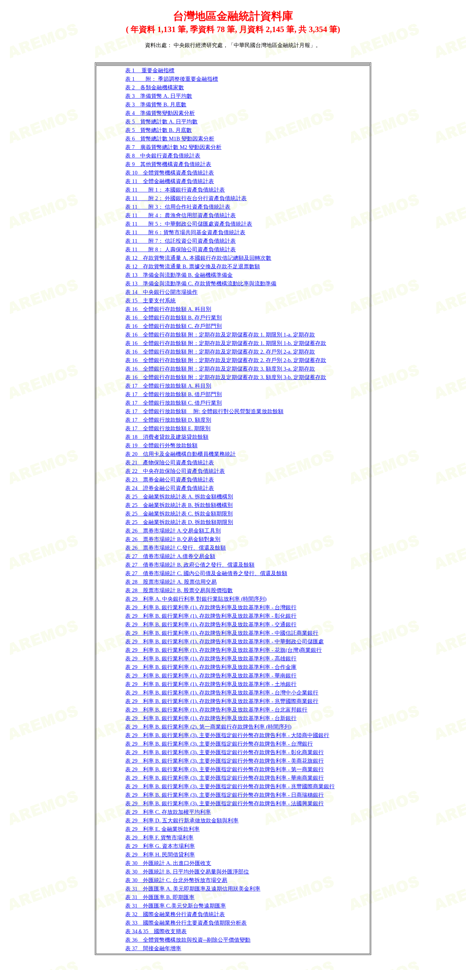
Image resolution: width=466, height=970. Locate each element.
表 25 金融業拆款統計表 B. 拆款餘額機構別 (179, 505)
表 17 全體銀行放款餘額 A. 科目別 (168, 386)
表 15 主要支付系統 (150, 300)
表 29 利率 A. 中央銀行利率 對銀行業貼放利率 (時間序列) (195, 599)
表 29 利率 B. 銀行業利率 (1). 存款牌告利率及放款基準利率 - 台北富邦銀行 (216, 710)
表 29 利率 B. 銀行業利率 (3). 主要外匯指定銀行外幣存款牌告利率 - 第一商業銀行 (224, 769)
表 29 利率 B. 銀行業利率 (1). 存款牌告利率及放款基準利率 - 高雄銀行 (210, 658)
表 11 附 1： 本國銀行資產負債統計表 (175, 190)
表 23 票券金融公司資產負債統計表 (169, 479)
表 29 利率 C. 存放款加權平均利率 (168, 812)
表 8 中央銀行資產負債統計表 (162, 156)
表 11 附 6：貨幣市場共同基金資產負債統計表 (185, 232)
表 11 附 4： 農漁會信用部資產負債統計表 (180, 215)
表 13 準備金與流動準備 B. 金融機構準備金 (179, 275)
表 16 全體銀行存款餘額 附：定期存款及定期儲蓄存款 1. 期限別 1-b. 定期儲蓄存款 (225, 343)
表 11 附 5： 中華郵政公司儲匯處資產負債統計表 (188, 224)
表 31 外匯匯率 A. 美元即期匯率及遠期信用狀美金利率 (192, 889)
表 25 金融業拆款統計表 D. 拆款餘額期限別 (179, 522)
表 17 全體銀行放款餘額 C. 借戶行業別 (173, 403)
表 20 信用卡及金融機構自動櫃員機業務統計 (180, 454)
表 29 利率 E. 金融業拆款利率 (162, 829)
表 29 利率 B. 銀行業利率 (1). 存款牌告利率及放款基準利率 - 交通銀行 (210, 624)
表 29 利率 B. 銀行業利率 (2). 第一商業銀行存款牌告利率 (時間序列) (208, 727)
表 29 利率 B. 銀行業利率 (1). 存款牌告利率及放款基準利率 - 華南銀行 (210, 675)
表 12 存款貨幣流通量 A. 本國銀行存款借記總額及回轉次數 (198, 258)
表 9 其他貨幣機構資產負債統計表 (168, 164)
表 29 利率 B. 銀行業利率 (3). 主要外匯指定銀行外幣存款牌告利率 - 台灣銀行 (219, 744)
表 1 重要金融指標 (149, 70)
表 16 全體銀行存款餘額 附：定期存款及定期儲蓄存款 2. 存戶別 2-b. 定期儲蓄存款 (225, 360)
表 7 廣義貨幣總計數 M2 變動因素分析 (173, 147)
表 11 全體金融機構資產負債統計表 (169, 181)
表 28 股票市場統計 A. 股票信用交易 (171, 582)
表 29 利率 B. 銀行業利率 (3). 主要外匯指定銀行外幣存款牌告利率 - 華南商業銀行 (224, 778)
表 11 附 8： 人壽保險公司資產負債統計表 (180, 249)
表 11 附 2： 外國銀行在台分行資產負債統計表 (186, 198)
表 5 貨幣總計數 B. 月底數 (158, 130)
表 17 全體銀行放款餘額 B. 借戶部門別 (173, 394)
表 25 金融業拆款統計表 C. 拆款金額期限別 (179, 514)
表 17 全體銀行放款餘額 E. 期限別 (167, 428)
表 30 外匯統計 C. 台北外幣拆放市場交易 (176, 880)
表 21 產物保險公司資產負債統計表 (169, 462)
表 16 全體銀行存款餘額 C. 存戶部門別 (173, 326)
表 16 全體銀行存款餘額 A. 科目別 (168, 309)
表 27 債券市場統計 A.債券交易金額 (170, 556)
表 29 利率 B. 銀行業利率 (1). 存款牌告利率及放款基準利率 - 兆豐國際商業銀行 (221, 701)
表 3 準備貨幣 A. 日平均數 (158, 96)
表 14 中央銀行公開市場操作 (161, 292)
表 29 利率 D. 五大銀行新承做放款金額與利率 (181, 820)
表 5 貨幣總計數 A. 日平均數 (161, 121)
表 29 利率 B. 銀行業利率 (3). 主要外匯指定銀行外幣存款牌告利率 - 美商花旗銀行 (224, 761)
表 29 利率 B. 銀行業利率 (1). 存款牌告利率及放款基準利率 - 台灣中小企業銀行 (221, 693)
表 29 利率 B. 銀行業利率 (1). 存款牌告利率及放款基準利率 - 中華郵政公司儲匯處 (224, 641)
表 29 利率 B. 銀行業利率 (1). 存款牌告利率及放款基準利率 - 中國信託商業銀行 (221, 633)
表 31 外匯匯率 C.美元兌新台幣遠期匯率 (175, 906)
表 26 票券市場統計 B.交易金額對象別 (172, 539)
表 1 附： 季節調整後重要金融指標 (171, 79)
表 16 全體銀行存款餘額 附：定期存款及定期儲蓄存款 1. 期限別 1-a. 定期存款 (220, 335)
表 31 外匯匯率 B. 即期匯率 (159, 897)
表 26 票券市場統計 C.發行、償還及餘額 (175, 548)
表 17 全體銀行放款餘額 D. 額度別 (168, 420)
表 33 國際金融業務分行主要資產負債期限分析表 (186, 923)
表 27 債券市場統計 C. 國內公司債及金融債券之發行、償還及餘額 (206, 573)
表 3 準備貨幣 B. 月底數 (155, 104)
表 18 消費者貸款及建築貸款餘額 (166, 437)
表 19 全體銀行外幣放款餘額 (161, 445)
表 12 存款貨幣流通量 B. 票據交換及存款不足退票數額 (192, 266)
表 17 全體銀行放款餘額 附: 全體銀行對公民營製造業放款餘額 (204, 411)
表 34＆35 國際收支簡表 (156, 931)
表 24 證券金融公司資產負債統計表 (169, 488)
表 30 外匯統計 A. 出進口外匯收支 (168, 863)
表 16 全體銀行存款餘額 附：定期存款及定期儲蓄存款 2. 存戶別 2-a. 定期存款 (220, 352)
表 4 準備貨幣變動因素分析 (160, 113)
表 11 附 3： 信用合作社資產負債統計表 (177, 207)
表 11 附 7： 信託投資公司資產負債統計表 (180, 241)
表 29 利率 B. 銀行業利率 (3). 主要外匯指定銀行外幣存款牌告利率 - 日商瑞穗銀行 (224, 795)
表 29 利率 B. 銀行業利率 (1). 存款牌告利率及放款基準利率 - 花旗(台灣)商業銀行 (223, 650)
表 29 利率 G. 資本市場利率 (160, 846)
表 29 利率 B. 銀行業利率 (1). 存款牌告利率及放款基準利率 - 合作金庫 (210, 667)
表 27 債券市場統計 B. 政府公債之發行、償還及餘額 (189, 565)
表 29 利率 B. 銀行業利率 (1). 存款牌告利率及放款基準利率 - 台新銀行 (210, 718)
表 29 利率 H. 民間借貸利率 (160, 854)
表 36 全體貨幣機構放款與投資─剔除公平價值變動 (187, 940)
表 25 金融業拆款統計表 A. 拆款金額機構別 (179, 496)
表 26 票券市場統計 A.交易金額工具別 (173, 531)
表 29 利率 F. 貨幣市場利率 (159, 837)
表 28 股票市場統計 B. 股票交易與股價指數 (179, 590)
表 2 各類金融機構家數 (154, 87)
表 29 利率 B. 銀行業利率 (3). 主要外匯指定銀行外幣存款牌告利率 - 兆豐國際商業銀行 (230, 786)
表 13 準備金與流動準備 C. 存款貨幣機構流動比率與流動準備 (200, 283)
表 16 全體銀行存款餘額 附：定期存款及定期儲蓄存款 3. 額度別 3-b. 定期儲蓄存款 (225, 377)
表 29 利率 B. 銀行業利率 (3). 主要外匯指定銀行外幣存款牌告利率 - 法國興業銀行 (224, 803)
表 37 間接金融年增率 (153, 948)
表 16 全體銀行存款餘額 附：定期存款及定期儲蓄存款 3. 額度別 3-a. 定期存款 (220, 369)
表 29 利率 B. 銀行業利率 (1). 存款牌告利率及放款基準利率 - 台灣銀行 (210, 607)
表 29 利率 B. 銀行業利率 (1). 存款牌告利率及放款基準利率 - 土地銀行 (210, 684)
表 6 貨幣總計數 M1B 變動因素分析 (169, 138)
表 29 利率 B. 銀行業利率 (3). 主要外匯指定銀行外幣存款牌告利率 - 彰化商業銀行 (224, 752)
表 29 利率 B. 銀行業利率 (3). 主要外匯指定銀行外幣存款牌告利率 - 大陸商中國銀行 (227, 735)
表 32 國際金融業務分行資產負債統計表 (175, 914)
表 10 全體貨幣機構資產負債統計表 (169, 173)
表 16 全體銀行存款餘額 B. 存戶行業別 (173, 317)
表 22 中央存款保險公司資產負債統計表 (175, 471)
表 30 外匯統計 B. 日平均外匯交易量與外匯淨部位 (187, 872)
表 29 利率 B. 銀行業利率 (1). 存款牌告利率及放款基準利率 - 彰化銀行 (210, 616)
